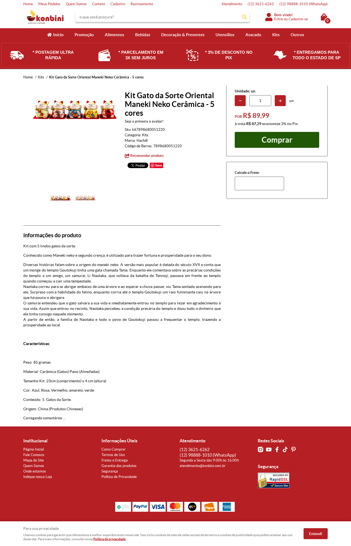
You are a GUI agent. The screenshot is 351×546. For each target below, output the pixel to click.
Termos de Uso (113, 455)
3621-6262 (261, 4)
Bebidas (142, 34)
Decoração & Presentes (183, 34)
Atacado (253, 34)
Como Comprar (113, 449)
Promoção (84, 34)
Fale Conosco (33, 455)
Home (28, 4)
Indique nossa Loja (37, 477)
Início (58, 34)
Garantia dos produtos (119, 466)
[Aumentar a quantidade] (280, 100)
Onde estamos (34, 471)
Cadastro (118, 4)
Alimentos (114, 34)
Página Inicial (33, 449)
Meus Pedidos (49, 4)
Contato (98, 4)
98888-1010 (303, 4)
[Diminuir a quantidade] (240, 100)
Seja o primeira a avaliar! (144, 121)
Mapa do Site (33, 460)
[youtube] (268, 449)
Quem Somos (76, 4)
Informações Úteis (119, 440)
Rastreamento (142, 4)
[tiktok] (285, 449)
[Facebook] (277, 449)
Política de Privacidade (119, 477)
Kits (276, 34)
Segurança (109, 471)
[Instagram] (260, 449)
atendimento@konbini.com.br (202, 466)
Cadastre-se (298, 19)
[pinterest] (293, 449)
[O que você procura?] (245, 17)
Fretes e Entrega (114, 460)
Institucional (35, 440)
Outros (297, 34)
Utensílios (225, 34)
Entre (278, 19)
